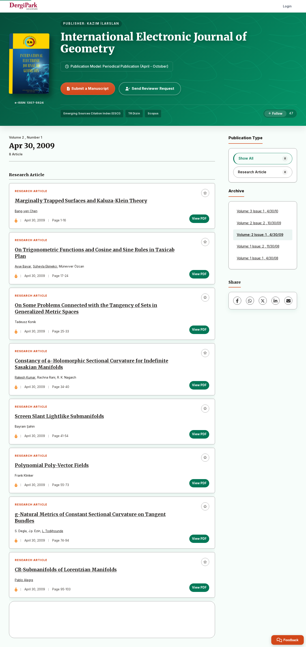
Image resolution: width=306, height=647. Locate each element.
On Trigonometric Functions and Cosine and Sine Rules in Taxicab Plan (95, 253)
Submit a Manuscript (90, 88)
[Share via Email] (288, 301)
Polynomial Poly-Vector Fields (52, 465)
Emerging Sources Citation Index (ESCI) (92, 113)
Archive (236, 191)
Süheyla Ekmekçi (45, 266)
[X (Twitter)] (263, 301)
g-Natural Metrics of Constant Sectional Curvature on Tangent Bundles (90, 518)
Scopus (153, 113)
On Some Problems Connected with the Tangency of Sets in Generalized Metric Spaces (86, 308)
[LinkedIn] (276, 301)
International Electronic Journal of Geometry (153, 42)
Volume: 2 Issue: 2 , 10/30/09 (259, 223)
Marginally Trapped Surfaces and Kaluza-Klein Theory (81, 201)
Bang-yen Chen (26, 211)
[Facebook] (237, 301)
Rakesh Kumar (25, 377)
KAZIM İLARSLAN (103, 23)
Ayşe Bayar (23, 266)
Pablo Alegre (24, 580)
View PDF (199, 218)
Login (287, 6)
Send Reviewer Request (153, 88)
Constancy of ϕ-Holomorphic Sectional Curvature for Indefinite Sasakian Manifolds (91, 364)
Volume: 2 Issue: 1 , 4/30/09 (260, 235)
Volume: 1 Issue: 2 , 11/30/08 (258, 246)
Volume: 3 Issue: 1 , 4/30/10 (257, 211)
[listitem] (263, 158)
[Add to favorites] (205, 193)
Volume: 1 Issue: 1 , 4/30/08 (257, 258)
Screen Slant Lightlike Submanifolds (59, 416)
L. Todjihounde (52, 531)
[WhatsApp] (250, 301)
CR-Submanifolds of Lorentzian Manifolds (66, 570)
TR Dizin (134, 113)
